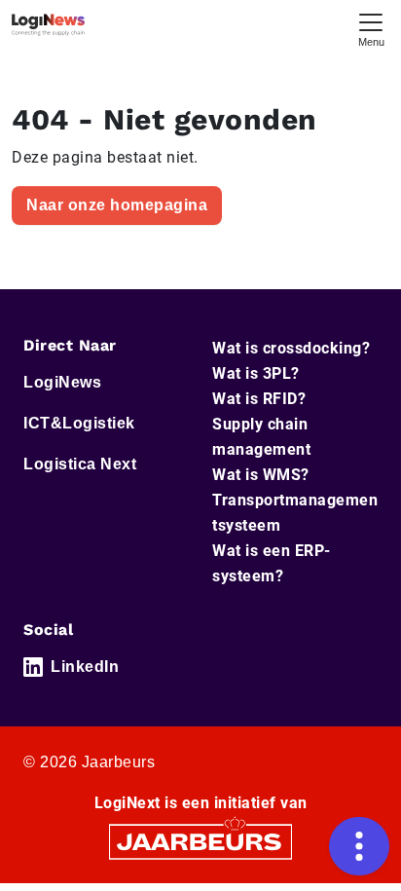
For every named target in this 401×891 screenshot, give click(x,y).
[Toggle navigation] (370, 28)
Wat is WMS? (261, 474)
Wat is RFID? (259, 399)
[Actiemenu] (359, 846)
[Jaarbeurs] (200, 841)
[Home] (48, 25)
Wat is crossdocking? (291, 348)
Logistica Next (79, 464)
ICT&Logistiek (79, 423)
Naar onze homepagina (116, 205)
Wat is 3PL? (256, 373)
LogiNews (62, 382)
